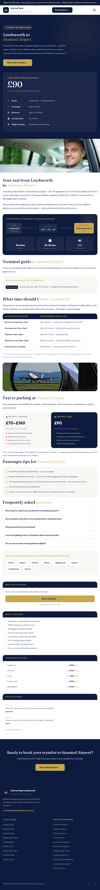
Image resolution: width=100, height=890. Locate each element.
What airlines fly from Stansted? (50, 527)
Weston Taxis (8, 859)
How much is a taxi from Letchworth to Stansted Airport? (50, 510)
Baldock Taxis (8, 833)
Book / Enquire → (50, 598)
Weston (28, 569)
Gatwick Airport (59, 829)
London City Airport (61, 842)
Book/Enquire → (62, 10)
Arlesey (47, 563)
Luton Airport (58, 838)
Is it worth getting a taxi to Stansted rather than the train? (50, 535)
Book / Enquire (59, 868)
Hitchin (11, 563)
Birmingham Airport (61, 846)
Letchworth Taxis (10, 851)
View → (77, 665)
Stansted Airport (60, 833)
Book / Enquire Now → (50, 767)
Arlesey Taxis (8, 824)
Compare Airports (60, 855)
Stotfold (35, 563)
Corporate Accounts (61, 864)
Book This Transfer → (17, 62)
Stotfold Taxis (9, 855)
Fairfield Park (13, 569)
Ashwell (74, 563)
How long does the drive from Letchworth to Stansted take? (50, 518)
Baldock (23, 563)
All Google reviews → (14, 730)
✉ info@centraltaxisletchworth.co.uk (18, 810)
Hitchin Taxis (8, 846)
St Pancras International (63, 859)
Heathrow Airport (60, 824)
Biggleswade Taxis (10, 838)
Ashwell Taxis (8, 829)
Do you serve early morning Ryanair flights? (50, 543)
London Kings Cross (61, 851)
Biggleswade (60, 563)
